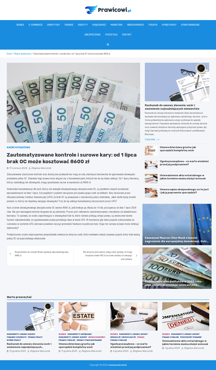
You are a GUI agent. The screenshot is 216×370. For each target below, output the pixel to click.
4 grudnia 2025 (121, 351)
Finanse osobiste (17, 337)
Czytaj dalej (150, 139)
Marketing (117, 25)
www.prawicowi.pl (118, 365)
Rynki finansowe (190, 25)
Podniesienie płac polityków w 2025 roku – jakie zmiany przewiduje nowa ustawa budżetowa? (174, 285)
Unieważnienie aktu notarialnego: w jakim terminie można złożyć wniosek (183, 177)
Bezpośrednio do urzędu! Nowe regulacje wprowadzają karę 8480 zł (41, 254)
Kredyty (83, 25)
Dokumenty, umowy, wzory (21, 334)
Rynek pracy (169, 25)
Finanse (69, 25)
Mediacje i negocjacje (123, 337)
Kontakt (127, 34)
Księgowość (99, 25)
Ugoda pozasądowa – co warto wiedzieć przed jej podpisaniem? (184, 163)
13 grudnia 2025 (17, 351)
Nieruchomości (135, 25)
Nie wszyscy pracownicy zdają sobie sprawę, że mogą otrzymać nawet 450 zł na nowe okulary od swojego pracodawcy (107, 255)
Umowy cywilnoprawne (89, 340)
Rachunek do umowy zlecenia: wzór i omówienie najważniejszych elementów (29, 347)
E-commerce (36, 25)
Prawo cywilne (67, 340)
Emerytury (53, 25)
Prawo (140, 337)
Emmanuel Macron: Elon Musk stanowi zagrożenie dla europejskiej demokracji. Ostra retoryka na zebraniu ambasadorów (176, 241)
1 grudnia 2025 (172, 348)
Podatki (153, 25)
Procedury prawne (191, 337)
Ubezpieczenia (92, 34)
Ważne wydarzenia (18, 147)
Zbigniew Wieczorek (41, 168)
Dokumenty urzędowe (80, 334)
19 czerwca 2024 (18, 168)
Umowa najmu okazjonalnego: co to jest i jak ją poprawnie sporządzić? (184, 191)
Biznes (20, 25)
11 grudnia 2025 (69, 351)
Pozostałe (111, 34)
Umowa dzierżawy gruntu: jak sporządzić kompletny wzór (178, 149)
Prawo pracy (35, 337)
